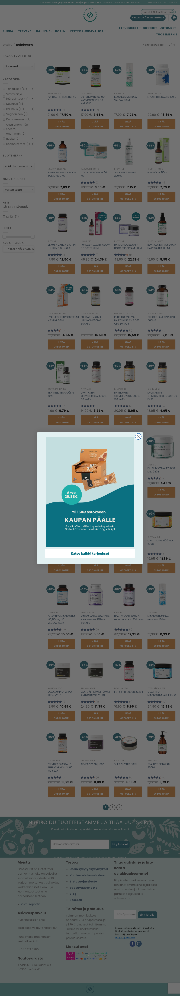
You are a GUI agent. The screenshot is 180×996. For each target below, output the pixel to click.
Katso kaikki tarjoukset (90, 553)
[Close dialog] (138, 436)
